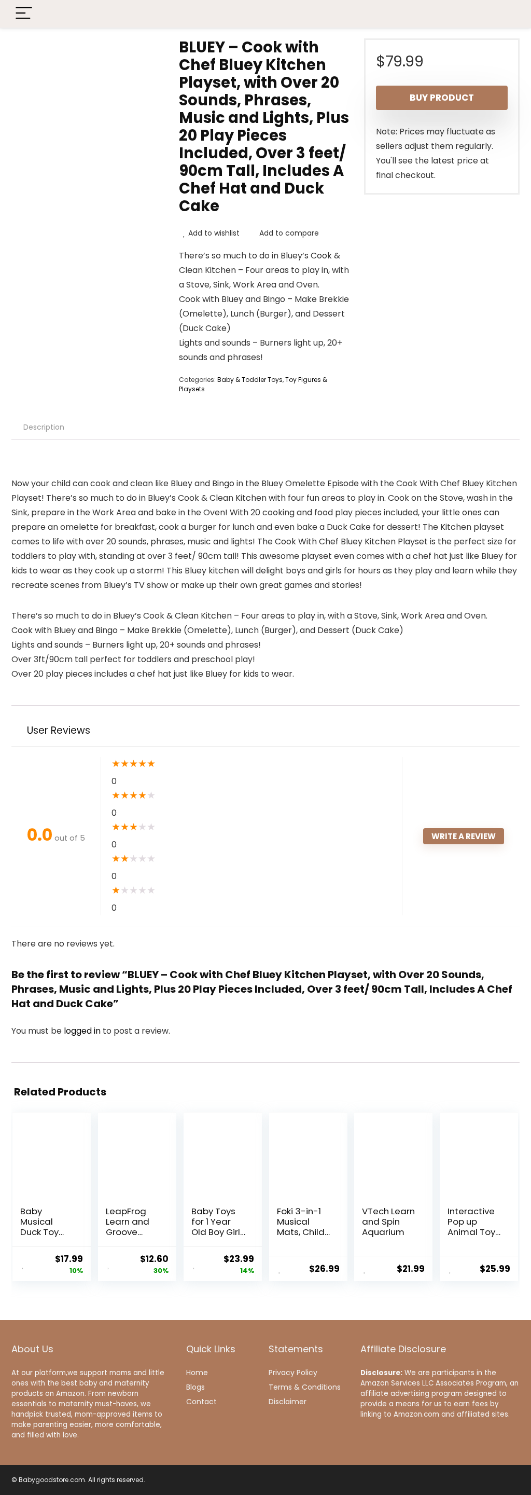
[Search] (503, 14)
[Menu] (23, 14)
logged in (83, 1031)
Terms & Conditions (305, 1387)
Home (197, 1372)
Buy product (442, 97)
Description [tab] (43, 427)
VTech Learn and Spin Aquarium (388, 1221)
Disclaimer (287, 1401)
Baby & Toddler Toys (250, 379)
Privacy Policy (293, 1372)
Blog (193, 1387)
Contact (201, 1401)
